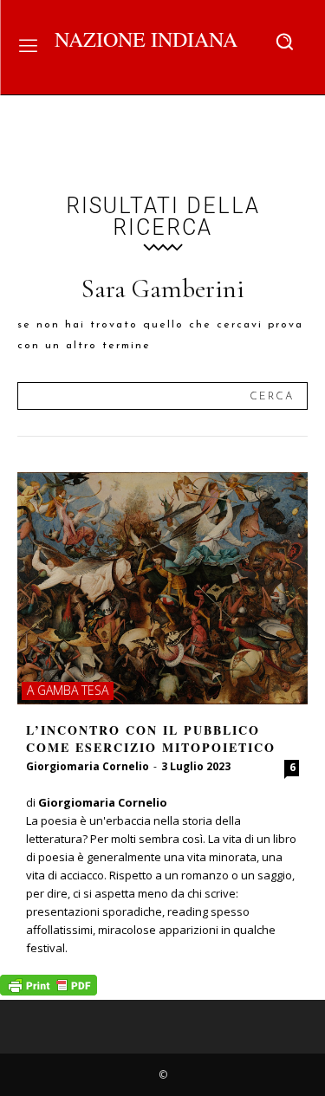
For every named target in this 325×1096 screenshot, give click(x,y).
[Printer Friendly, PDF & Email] (48, 990)
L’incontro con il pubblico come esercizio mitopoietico (151, 738)
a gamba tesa (67, 690)
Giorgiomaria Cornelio (87, 766)
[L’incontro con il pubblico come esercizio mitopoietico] (162, 588)
